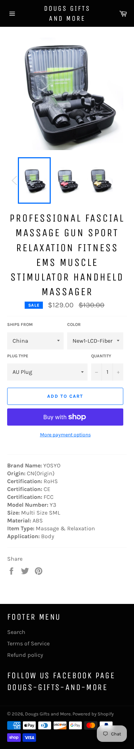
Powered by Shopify (93, 713)
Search (16, 632)
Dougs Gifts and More (67, 13)
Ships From (20, 324)
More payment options (65, 435)
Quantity (101, 355)
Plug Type (17, 355)
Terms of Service (28, 643)
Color (74, 324)
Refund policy (25, 654)
